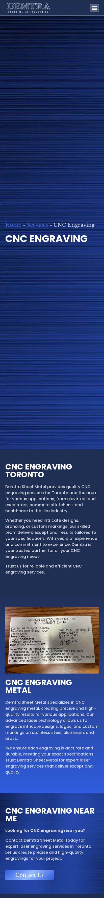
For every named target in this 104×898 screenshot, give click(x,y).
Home (13, 225)
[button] (94, 8)
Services (37, 225)
